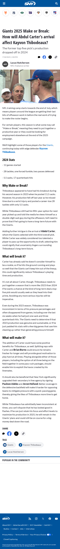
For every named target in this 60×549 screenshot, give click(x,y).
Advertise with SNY (20, 525)
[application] (30, 86)
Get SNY (47, 525)
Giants (49, 145)
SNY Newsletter (36, 525)
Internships (30, 529)
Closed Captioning (10, 539)
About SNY (6, 525)
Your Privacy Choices (38, 535)
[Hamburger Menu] (4, 3)
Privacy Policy (7, 535)
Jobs (21, 529)
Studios (6, 529)
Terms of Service (21, 535)
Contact (15, 529)
